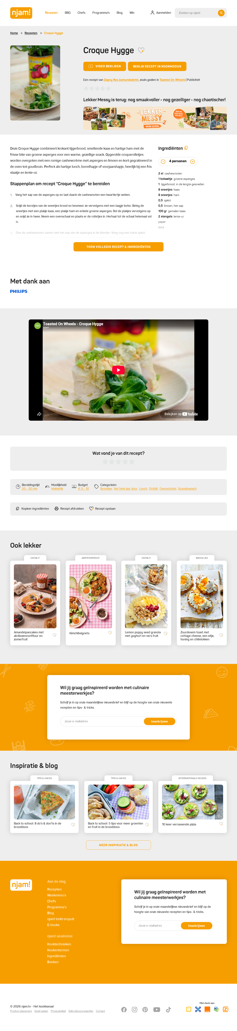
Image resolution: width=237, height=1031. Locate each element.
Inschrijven (159, 721)
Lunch (143, 488)
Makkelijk (57, 488)
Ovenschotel (168, 488)
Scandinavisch (187, 488)
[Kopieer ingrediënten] (186, 148)
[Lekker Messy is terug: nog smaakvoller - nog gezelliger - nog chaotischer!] (155, 118)
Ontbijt (153, 488)
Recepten (31, 33)
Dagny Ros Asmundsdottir (121, 80)
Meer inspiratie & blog (118, 845)
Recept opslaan (105, 508)
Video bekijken (108, 66)
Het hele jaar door (125, 488)
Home (14, 33)
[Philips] (18, 291)
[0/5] (97, 88)
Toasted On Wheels (172, 80)
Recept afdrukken (72, 508)
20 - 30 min (29, 488)
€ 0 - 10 (83, 488)
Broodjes (106, 488)
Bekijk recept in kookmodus (157, 66)
